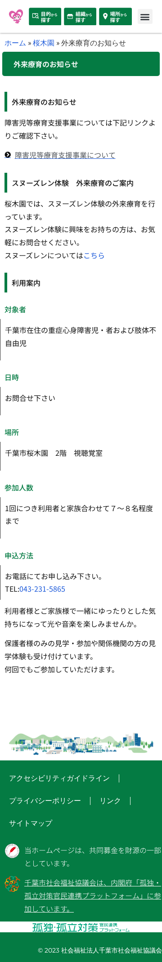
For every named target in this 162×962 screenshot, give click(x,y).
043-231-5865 (42, 588)
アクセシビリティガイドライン (59, 778)
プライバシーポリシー (45, 800)
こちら (94, 255)
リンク (110, 800)
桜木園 (43, 42)
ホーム (15, 42)
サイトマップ (30, 823)
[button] (145, 16)
